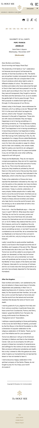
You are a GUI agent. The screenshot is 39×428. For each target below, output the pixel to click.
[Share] (35, 20)
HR (26, 29)
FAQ (19, 415)
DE (10, 29)
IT (29, 29)
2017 (20, 12)
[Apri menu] (36, 4)
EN (14, 29)
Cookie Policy (19, 420)
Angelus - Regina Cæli (9, 12)
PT (32, 29)
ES (18, 29)
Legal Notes (19, 417)
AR (7, 29)
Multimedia (19, 55)
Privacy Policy (19, 422)
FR (22, 29)
